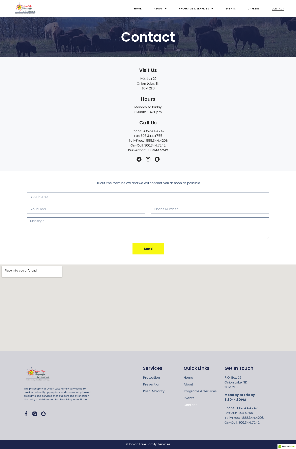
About (158, 8)
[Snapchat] (157, 159)
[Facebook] (139, 159)
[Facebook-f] (26, 413)
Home (138, 8)
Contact (278, 8)
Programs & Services (194, 8)
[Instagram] (148, 159)
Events (231, 8)
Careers (254, 8)
